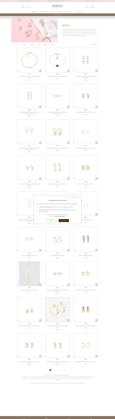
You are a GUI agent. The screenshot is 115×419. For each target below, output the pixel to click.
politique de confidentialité (59, 216)
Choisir (51, 220)
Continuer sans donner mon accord (72, 197)
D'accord (64, 220)
